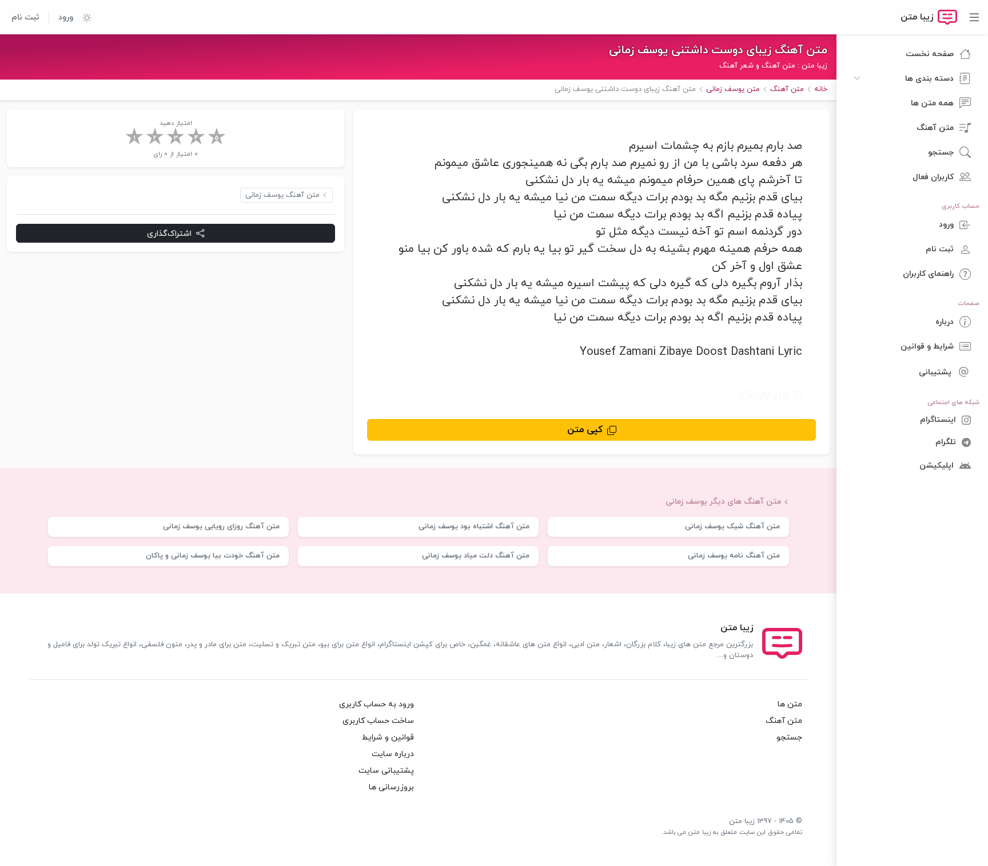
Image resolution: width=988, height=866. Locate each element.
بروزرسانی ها (391, 787)
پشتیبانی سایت (386, 770)
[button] (82, 17)
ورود (65, 17)
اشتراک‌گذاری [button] (169, 233)
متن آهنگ (784, 720)
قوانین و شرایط (388, 737)
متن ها (790, 704)
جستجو (789, 737)
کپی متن (585, 430)
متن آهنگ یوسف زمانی (282, 195)
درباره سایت (393, 754)
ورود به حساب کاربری (376, 704)
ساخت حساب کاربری (378, 720)
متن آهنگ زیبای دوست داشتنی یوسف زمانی (718, 50)
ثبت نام (25, 17)
